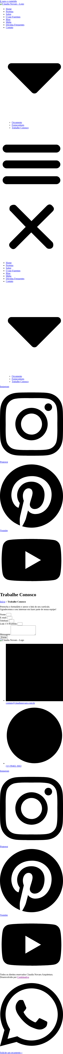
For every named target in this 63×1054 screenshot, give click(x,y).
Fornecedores (18, 125)
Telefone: (4, 620)
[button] (31, 195)
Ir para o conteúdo (8, 1)
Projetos (9, 11)
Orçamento (17, 122)
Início (2, 601)
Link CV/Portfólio (9, 624)
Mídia (8, 22)
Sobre (8, 14)
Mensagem (5, 634)
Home (9, 9)
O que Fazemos (13, 17)
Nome (3, 614)
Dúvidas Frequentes (15, 25)
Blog (8, 19)
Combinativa (23, 977)
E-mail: (3, 617)
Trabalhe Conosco (20, 127)
